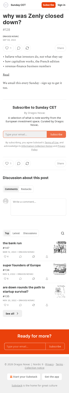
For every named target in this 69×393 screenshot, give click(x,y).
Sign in (61, 5)
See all (10, 313)
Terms (59, 364)
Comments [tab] (11, 189)
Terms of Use (51, 142)
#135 (6, 296)
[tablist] (18, 189)
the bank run (12, 243)
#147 (6, 248)
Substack (17, 385)
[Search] (62, 233)
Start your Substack (25, 376)
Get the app (52, 376)
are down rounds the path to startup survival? (24, 289)
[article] (34, 250)
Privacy (49, 364)
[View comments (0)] (18, 48)
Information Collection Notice (37, 146)
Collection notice (34, 367)
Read (6, 74)
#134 (6, 270)
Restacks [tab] (26, 189)
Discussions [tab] (30, 233)
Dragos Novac (11, 36)
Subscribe (48, 5)
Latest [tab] (16, 233)
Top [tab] (7, 233)
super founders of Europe (22, 265)
